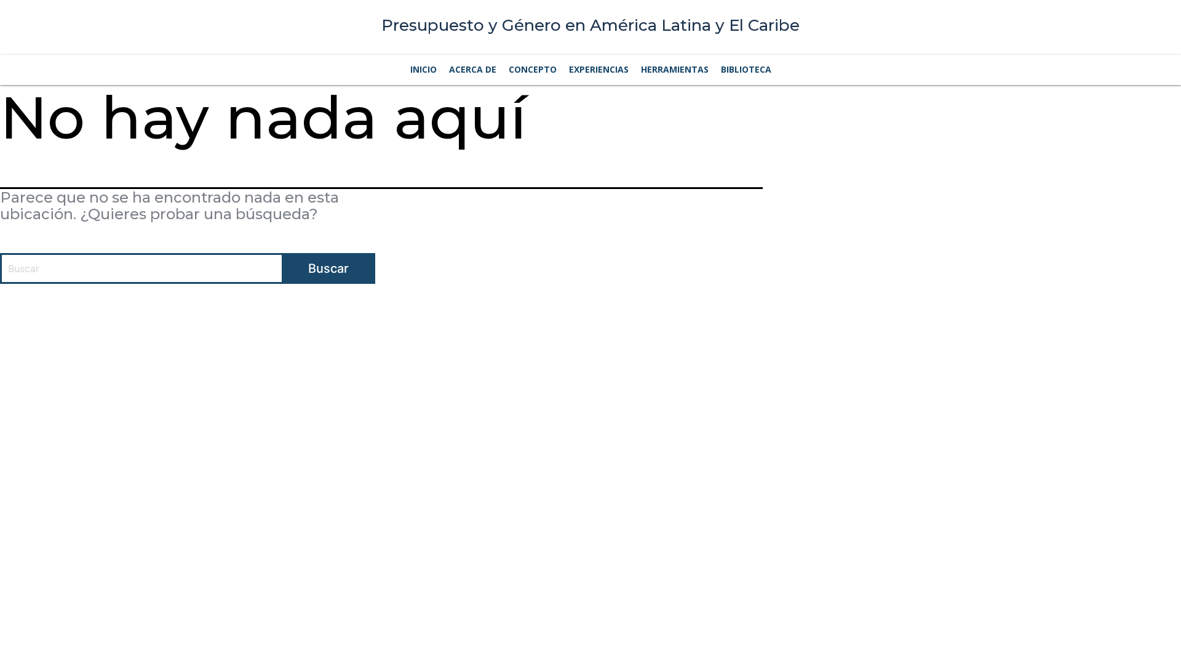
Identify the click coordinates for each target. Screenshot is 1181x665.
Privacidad (758, 315)
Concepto (533, 69)
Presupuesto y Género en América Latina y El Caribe (590, 25)
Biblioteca (746, 69)
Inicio (423, 69)
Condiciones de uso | (690, 315)
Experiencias (599, 69)
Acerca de (472, 69)
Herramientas (675, 69)
